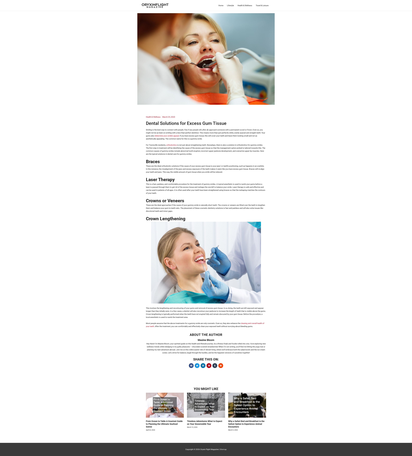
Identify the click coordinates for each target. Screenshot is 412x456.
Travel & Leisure (262, 5)
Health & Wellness (245, 5)
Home (220, 5)
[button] (191, 365)
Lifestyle (230, 5)
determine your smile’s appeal (167, 136)
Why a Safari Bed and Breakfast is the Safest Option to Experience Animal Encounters (246, 424)
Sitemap (223, 449)
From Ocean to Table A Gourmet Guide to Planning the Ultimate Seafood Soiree (164, 424)
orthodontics (171, 145)
